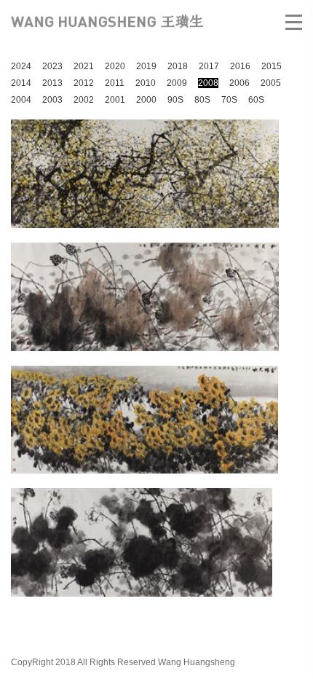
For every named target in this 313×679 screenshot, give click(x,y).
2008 (208, 83)
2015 (271, 66)
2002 (84, 100)
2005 (271, 83)
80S (202, 100)
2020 (115, 66)
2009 (177, 83)
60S (256, 100)
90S (175, 100)
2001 (115, 100)
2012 (84, 83)
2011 (114, 83)
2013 (52, 83)
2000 (146, 100)
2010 (145, 83)
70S (229, 100)
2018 (177, 66)
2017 (209, 66)
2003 (52, 100)
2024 (21, 66)
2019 (146, 66)
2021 (84, 66)
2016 (240, 66)
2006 (239, 83)
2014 (21, 83)
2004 (21, 100)
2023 (52, 66)
